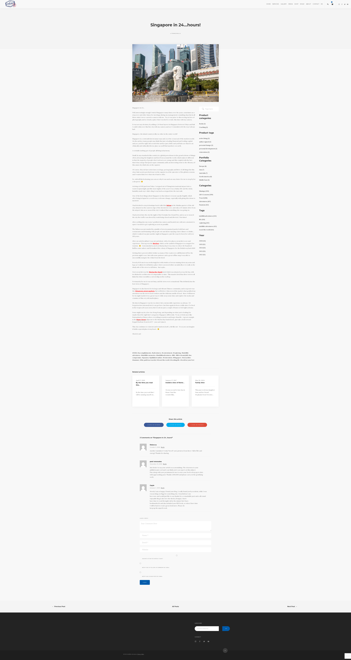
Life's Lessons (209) (206, 194)
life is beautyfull (182, 355)
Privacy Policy (140, 654)
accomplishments (145, 353)
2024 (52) (202, 248)
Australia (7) (203, 173)
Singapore (177, 358)
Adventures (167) (205, 201)
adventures (157, 353)
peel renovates (156, 461)
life (174, 355)
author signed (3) (205, 142)
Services (275, 4)
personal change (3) (206, 145)
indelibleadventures (164, 355)
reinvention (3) (204, 152)
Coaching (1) (203, 127)
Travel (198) (203, 198)
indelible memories (148, 355)
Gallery (284, 4)
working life (175, 360)
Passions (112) (204, 205)
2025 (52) (202, 244)
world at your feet (188, 360)
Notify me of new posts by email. (152, 576)
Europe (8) (202, 166)
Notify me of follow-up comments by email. (156, 567)
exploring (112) (204, 223)
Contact (316, 4)
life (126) (202, 219)
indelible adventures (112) (208, 226)
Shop (296, 4)
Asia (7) (201, 170)
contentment (167, 353)
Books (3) (202, 124)
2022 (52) (202, 255)
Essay (302, 4)
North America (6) (205, 176)
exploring (177, 353)
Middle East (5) (204, 180)
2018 (135, 353)
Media (290, 4)
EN (322, 4)
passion (146, 358)
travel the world (163, 360)
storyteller (187, 358)
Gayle (152, 485)
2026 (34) (202, 241)
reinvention (168, 358)
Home (268, 4)
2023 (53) (202, 251)
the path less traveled (148, 360)
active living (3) (204, 138)
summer (136, 360)
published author (156, 358)
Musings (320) (204, 191)
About (308, 4)
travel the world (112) (206, 230)
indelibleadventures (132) (207, 216)
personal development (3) (208, 149)
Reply (163, 447)
